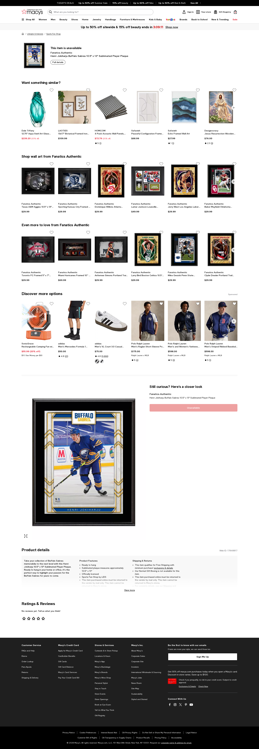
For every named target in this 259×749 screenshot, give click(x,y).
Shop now (172, 27)
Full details (57, 62)
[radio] (97, 361)
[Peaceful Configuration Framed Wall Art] (147, 107)
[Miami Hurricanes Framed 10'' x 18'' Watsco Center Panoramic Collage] (74, 249)
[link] (38, 134)
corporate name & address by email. (176, 743)
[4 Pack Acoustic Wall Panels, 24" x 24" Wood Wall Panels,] (111, 107)
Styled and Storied (139, 699)
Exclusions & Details (187, 686)
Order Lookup (27, 662)
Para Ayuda (26, 667)
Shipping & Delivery (30, 678)
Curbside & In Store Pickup (106, 651)
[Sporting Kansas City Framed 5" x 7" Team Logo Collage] (74, 181)
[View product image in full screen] (26, 536)
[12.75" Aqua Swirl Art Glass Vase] (38, 107)
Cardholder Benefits (66, 656)
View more (129, 590)
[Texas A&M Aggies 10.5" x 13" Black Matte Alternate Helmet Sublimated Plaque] (38, 181)
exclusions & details (163, 568)
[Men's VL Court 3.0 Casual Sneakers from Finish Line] (111, 321)
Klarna (24, 656)
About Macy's (137, 651)
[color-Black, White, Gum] (102, 361)
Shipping (167, 586)
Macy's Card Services (67, 672)
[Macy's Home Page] (32, 12)
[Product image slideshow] (84, 462)
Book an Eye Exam (103, 705)
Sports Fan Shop (53, 34)
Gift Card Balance (65, 667)
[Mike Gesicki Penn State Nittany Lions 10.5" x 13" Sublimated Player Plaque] (184, 249)
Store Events (100, 694)
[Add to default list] (51, 90)
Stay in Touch (100, 689)
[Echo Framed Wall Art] (184, 107)
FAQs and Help (28, 651)
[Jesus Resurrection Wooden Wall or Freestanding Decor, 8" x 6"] (220, 107)
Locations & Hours (102, 656)
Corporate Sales (138, 656)
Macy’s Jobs (136, 678)
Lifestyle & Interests (35, 34)
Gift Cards (62, 662)
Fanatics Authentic (61, 52)
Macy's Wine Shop (103, 678)
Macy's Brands (101, 672)
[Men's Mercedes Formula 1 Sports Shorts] (74, 321)
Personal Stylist (101, 683)
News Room (136, 683)
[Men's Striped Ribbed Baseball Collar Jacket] (220, 321)
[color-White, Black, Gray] (97, 361)
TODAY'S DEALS (65, 3)
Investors (135, 667)
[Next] (233, 107)
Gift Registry (100, 716)
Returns (139, 589)
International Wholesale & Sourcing (146, 672)
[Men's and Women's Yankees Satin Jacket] (184, 321)
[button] (84, 462)
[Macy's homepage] (23, 34)
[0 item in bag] (235, 12)
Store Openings (101, 699)
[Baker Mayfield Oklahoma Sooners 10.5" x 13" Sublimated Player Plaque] (220, 181)
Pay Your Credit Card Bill (68, 678)
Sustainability (136, 694)
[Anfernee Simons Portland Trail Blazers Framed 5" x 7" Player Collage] (111, 249)
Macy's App (100, 662)
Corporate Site (137, 662)
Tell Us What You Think (104, 710)
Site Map (135, 689)
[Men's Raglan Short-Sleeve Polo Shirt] (147, 321)
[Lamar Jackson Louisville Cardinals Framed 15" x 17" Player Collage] (147, 181)
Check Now (203, 686)
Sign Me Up (202, 656)
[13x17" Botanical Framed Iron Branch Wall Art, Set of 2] (74, 107)
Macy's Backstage (102, 667)
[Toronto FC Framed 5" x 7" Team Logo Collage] (38, 249)
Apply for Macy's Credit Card (70, 651)
